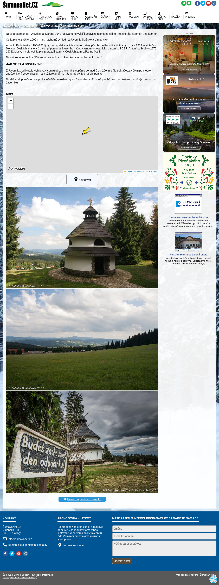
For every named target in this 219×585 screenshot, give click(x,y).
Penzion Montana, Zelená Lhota (188, 254)
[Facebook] (197, 3)
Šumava (7, 574)
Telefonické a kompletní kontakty (27, 544)
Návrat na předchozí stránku (84, 499)
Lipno (17, 574)
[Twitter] (202, 3)
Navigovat (85, 179)
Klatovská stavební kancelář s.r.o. (189, 217)
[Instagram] (213, 3)
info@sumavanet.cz (20, 538)
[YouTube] (208, 3)
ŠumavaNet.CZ (208, 574)
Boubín (25, 574)
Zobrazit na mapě (73, 545)
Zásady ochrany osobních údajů (20, 577)
